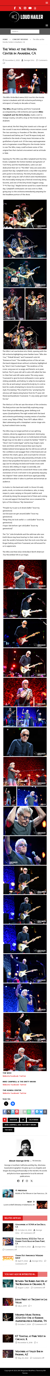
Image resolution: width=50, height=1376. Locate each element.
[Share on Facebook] (5, 1111)
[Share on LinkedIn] (13, 1111)
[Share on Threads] (45, 1111)
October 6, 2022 (24, 1246)
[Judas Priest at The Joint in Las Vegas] (8, 1302)
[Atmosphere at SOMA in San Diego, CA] (8, 1227)
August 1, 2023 (23, 1287)
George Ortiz (29, 60)
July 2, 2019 (22, 1306)
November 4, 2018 (25, 1342)
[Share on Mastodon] (33, 1111)
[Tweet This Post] (9, 1111)
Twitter (22, 1076)
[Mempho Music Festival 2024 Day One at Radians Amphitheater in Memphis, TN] (8, 1317)
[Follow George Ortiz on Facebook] (21, 1181)
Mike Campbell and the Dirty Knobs (20, 1125)
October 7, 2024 (24, 1324)
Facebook (14, 1076)
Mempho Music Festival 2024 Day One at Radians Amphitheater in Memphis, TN (31, 1317)
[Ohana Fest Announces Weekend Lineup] (8, 1258)
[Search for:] (25, 31)
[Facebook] (15, 8)
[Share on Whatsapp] (29, 1111)
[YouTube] (30, 8)
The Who (8, 1130)
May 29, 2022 (23, 1358)
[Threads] (35, 8)
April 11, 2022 (23, 1261)
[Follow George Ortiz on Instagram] (26, 1181)
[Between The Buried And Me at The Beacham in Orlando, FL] (8, 1283)
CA (23, 1120)
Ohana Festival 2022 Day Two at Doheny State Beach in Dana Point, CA (30, 1241)
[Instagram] (25, 8)
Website (6, 1076)
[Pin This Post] (17, 1111)
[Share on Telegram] (37, 1111)
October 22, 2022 (25, 1230)
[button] (46, 3)
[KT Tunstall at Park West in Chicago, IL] (8, 1339)
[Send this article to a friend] (21, 1111)
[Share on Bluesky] (41, 1111)
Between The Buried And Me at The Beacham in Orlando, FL (31, 1282)
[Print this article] (25, 1111)
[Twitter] (20, 8)
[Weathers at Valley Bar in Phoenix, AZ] (8, 1354)
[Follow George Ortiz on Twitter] (30, 1181)
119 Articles (36, 1160)
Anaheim (13, 1120)
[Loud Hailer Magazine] (25, 20)
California (33, 1120)
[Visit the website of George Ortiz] (18, 1181)
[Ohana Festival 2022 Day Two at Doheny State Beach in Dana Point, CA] (8, 1241)
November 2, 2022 (12, 60)
